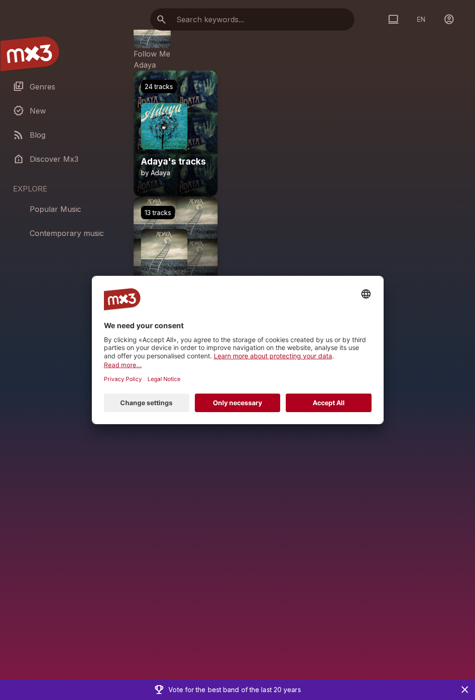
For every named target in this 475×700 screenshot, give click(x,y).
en (421, 19)
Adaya (145, 65)
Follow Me (152, 53)
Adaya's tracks (173, 162)
